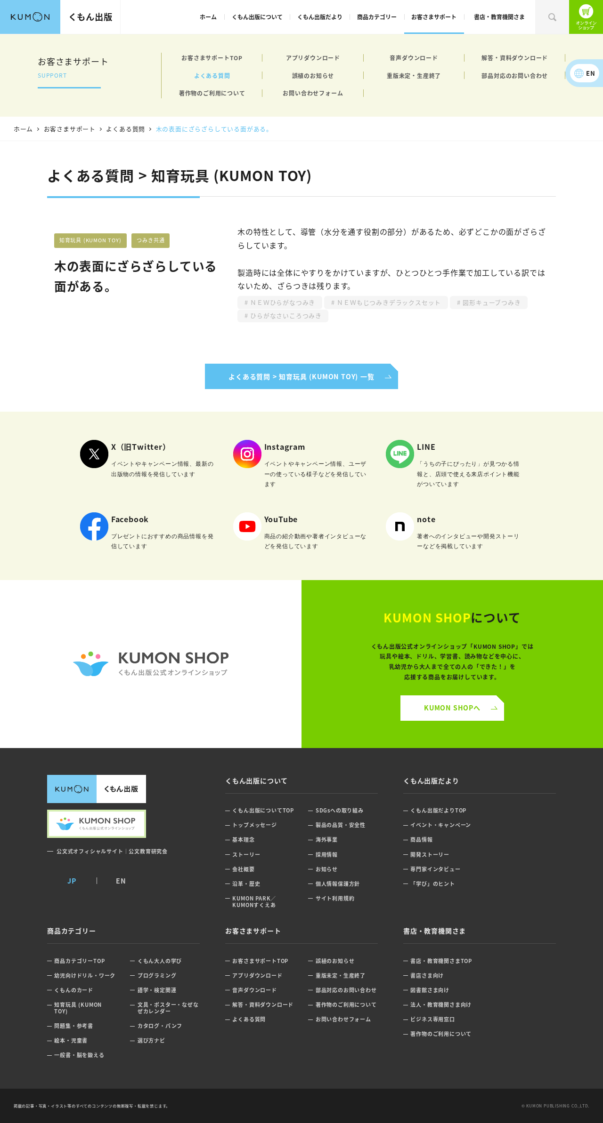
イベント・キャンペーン (440, 824)
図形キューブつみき (491, 302)
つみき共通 (150, 240)
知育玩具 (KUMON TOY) (90, 240)
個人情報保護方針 (338, 883)
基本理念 (243, 839)
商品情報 (421, 839)
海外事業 (327, 839)
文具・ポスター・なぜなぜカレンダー (168, 1008)
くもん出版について (257, 17)
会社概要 (243, 869)
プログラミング (157, 975)
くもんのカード (73, 990)
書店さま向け (427, 975)
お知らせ (327, 869)
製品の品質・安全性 (341, 824)
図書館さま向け (429, 990)
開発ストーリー (429, 854)
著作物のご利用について (212, 93)
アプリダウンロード (313, 58)
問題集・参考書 (73, 1025)
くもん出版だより (319, 17)
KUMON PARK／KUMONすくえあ (254, 901)
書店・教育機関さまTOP (441, 960)
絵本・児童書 (71, 1040)
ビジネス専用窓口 (432, 1019)
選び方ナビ (151, 1040)
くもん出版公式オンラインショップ (586, 17)
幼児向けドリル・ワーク (84, 975)
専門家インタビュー (435, 869)
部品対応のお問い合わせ (514, 76)
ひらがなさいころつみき (285, 315)
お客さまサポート (433, 17)
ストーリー (246, 854)
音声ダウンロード (414, 58)
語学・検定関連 (157, 990)
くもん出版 (90, 16)
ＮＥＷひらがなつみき (281, 302)
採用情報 (327, 854)
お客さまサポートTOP (212, 58)
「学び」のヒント (432, 883)
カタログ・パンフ (160, 1025)
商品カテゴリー (377, 17)
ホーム (208, 17)
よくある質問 (212, 76)
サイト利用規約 (335, 898)
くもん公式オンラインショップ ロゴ (151, 664)
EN (590, 73)
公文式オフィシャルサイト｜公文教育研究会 (112, 851)
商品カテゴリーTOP (79, 960)
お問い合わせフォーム (313, 93)
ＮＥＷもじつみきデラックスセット (388, 302)
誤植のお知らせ (313, 76)
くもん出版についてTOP (263, 810)
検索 (552, 17)
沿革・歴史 (246, 883)
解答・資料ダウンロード (514, 58)
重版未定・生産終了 (414, 76)
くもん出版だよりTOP (438, 810)
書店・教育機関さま (499, 17)
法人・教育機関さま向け (441, 1004)
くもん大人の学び (160, 960)
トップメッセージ (254, 824)
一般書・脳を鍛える (79, 1055)
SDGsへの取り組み (340, 810)
